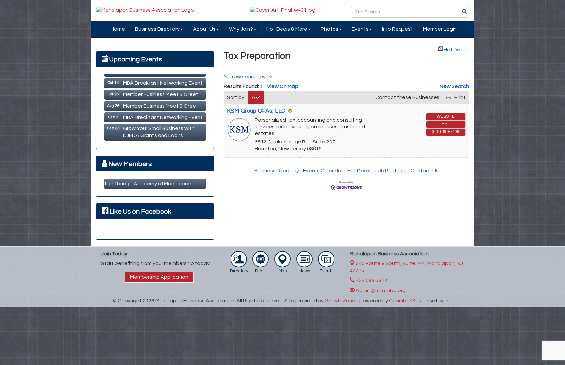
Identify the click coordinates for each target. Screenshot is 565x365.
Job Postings (390, 170)
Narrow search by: (245, 76)
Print (460, 97)
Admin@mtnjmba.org (380, 290)
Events (360, 29)
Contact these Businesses (407, 97)
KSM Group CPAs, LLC (256, 111)
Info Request (397, 29)
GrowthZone (340, 300)
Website (445, 116)
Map (445, 124)
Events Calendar (323, 170)
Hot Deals (455, 49)
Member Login (440, 29)
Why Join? (241, 29)
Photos (329, 29)
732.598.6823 (371, 280)
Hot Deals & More (286, 29)
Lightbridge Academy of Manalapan (148, 183)
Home (118, 29)
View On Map (282, 86)
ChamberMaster (408, 300)
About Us (204, 29)
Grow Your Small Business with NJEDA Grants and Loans (159, 129)
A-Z (256, 97)
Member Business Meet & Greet (160, 91)
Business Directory (157, 29)
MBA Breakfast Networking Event (163, 80)
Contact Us (424, 170)
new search (454, 86)
